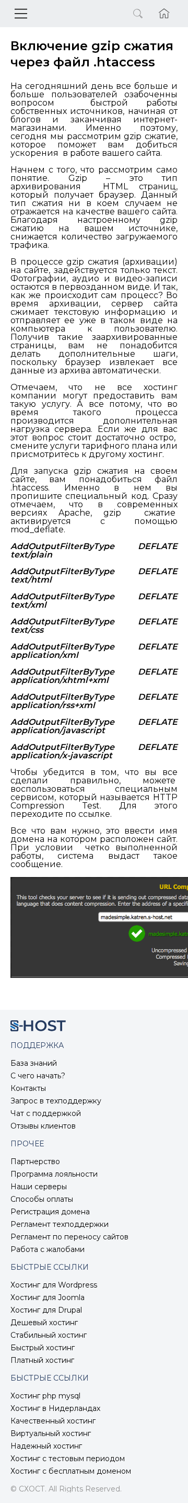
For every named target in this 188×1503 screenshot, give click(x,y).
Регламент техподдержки (59, 1224)
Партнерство (35, 1161)
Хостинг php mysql (45, 1395)
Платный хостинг (42, 1360)
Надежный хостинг (46, 1446)
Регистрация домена (50, 1211)
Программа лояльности (54, 1174)
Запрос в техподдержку (55, 1101)
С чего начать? (37, 1075)
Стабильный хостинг (48, 1335)
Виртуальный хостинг (50, 1433)
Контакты (28, 1088)
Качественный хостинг (53, 1421)
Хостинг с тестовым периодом (67, 1458)
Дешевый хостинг (44, 1322)
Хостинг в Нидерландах (55, 1408)
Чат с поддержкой (45, 1113)
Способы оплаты (41, 1199)
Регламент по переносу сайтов (69, 1236)
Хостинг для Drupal (46, 1310)
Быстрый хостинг (42, 1347)
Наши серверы (38, 1186)
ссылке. (95, 814)
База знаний (33, 1063)
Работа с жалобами (47, 1249)
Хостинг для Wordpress (53, 1285)
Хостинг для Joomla (47, 1297)
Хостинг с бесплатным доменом (70, 1471)
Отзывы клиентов (43, 1126)
